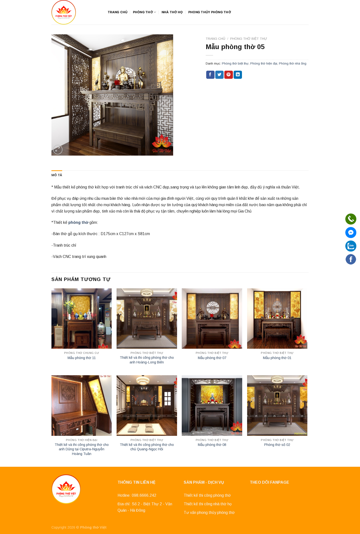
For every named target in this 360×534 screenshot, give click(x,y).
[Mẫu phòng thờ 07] (212, 318)
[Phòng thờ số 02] (277, 405)
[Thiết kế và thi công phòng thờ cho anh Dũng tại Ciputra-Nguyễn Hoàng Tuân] (81, 405)
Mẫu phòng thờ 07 (212, 358)
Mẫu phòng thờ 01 (277, 358)
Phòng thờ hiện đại (263, 63)
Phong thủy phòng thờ (209, 12)
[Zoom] (58, 149)
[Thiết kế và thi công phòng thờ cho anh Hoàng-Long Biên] (147, 318)
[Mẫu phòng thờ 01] (277, 318)
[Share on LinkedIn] (238, 75)
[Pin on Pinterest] (228, 75)
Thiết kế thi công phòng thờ (207, 495)
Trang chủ (117, 12)
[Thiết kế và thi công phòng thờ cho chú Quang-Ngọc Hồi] (147, 405)
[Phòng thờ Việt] (75, 12)
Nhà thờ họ (172, 12)
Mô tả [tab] (56, 175)
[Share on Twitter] (219, 75)
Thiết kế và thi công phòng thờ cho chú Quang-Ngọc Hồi (147, 447)
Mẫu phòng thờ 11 (82, 358)
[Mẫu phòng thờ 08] (212, 405)
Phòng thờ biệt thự (248, 38)
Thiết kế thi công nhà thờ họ (208, 504)
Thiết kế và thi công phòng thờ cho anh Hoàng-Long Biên (147, 360)
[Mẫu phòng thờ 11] (81, 318)
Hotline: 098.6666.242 (137, 495)
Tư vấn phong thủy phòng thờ (209, 512)
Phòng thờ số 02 (277, 445)
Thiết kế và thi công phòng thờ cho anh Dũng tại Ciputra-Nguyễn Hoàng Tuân (82, 449)
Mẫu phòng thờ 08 (212, 445)
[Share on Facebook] (210, 75)
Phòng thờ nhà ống (292, 63)
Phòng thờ (143, 12)
